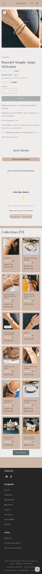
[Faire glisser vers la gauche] (16, 51)
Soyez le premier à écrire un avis (21, 216)
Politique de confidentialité (14, 567)
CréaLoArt (12, 561)
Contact (7, 510)
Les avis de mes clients (12, 543)
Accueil (6, 490)
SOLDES (7, 524)
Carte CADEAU (9, 519)
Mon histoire (8, 505)
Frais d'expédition (6, 78)
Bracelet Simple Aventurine (9, 438)
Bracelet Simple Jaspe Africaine (9, 333)
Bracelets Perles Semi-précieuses (29, 438)
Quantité (4, 86)
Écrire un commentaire (21, 159)
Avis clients (8, 515)
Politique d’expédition (11, 570)
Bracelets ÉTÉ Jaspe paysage (30, 259)
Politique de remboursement (24, 563)
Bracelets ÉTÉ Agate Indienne (30, 367)
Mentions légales (24, 570)
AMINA (26, 333)
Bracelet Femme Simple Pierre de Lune (29, 296)
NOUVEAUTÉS (9, 500)
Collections (8, 495)
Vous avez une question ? (13, 548)
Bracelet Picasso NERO (9, 367)
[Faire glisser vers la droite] (25, 51)
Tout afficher (21, 453)
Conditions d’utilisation (30, 567)
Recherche (8, 538)
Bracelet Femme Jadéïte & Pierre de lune (10, 296)
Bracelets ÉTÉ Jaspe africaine (30, 401)
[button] (4, 3)
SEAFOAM (7, 258)
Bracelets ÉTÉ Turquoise (8, 401)
